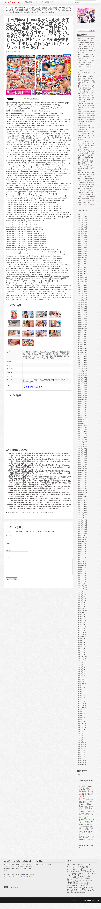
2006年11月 (81, 682)
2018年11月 (81, 397)
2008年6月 (81, 644)
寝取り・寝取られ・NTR (75, 885)
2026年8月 (81, 214)
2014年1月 (81, 512)
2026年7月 (81, 216)
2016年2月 (81, 463)
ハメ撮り (87, 876)
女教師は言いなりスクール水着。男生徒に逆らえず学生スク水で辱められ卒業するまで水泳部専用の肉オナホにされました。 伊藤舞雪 (86, 145)
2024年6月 (81, 265)
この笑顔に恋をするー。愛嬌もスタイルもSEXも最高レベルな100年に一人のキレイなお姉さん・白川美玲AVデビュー (86, 64)
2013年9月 (81, 520)
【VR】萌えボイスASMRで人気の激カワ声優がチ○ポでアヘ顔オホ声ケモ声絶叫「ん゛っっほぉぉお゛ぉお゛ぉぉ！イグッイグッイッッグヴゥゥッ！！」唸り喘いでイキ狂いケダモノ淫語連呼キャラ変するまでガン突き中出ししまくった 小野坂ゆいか (86, 94)
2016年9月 (81, 449)
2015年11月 (81, 468)
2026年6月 (81, 218)
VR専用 (81, 867)
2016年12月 (81, 443)
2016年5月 (81, 457)
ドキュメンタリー (71, 873)
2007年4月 (81, 672)
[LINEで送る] (34, 99)
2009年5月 (81, 622)
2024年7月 (81, 263)
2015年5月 (81, 480)
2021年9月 (81, 330)
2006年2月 (81, 699)
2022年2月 (81, 321)
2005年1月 (81, 721)
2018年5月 (81, 409)
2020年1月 (81, 370)
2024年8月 (81, 261)
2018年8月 (81, 403)
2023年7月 (81, 287)
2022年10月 (81, 305)
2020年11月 (81, 350)
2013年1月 (81, 536)
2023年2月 (81, 297)
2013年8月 (81, 522)
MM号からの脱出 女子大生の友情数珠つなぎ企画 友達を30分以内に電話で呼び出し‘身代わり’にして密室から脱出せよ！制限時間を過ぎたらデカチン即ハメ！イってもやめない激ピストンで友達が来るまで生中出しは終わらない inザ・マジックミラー (39, 495)
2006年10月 (81, 684)
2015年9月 (81, 472)
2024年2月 (81, 273)
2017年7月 (81, 429)
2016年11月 (81, 445)
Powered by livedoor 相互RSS (85, 846)
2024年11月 (81, 255)
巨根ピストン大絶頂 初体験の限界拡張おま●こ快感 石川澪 (86, 112)
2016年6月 (81, 455)
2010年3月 (81, 603)
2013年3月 (81, 532)
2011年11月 (81, 563)
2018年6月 (81, 407)
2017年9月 (81, 425)
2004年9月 (81, 729)
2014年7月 (81, 500)
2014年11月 (81, 492)
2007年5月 (81, 670)
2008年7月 (81, 642)
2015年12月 (81, 467)
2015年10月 (81, 470)
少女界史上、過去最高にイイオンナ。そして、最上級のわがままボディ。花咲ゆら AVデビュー (86, 106)
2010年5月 (81, 599)
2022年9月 (81, 307)
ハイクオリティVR (88, 873)
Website (8, 550)
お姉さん (86, 867)
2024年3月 (81, 271)
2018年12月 (81, 395)
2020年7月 (81, 358)
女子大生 (57, 380)
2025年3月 (81, 248)
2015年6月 (81, 478)
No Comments (23, 52)
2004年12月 (81, 723)
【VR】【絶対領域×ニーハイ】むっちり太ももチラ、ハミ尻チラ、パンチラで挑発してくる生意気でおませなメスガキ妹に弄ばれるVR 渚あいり (86, 192)
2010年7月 (81, 595)
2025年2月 (81, 249)
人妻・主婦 (85, 880)
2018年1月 (81, 417)
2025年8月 (81, 238)
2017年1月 (81, 441)
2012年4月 (81, 553)
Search (92, 30)
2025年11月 (81, 232)
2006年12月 (81, 680)
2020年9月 (81, 354)
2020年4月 (81, 364)
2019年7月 (81, 382)
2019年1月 (81, 394)
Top (96, 904)
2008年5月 (81, 646)
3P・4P (70, 865)
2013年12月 (81, 514)
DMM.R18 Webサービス (93, 900)
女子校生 (86, 883)
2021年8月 (81, 332)
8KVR (88, 865)
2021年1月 (81, 346)
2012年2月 (81, 557)
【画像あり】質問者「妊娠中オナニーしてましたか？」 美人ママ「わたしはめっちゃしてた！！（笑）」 (86, 815)
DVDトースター (71, 867)
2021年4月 (81, 340)
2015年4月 (81, 482)
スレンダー (76, 871)
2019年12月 (81, 372)
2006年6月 (81, 691)
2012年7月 (81, 547)
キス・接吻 (79, 869)
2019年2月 (81, 392)
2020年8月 (81, 356)
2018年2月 (81, 415)
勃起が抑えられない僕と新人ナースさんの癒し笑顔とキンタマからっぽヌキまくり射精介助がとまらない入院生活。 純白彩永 (86, 135)
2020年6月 (81, 360)
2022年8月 (81, 309)
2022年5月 (81, 315)
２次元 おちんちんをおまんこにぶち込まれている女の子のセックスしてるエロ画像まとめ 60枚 (86, 822)
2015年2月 (81, 486)
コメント (9, 557)
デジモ (84, 871)
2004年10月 (81, 727)
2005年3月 (81, 717)
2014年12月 (81, 490)
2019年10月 (81, 376)
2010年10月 (81, 589)
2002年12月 (81, 761)
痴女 (89, 890)
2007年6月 (81, 668)
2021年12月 (81, 324)
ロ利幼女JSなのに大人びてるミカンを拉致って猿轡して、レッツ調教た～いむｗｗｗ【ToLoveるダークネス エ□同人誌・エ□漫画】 (86, 830)
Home (8, 8)
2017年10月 (81, 423)
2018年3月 (81, 413)
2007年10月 (81, 660)
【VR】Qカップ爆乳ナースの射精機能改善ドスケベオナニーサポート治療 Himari (86, 175)
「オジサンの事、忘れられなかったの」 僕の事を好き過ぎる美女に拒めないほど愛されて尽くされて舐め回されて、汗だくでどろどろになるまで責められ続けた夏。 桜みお (86, 156)
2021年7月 (81, 334)
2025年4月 (81, 246)
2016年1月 (81, 465)
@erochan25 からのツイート (44, 864)
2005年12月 (81, 703)
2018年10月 (81, 399)
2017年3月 (81, 437)
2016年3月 (81, 461)
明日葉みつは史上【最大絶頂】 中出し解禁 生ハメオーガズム (86, 72)
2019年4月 (81, 388)
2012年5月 (81, 551)
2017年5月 (81, 433)
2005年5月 (81, 715)
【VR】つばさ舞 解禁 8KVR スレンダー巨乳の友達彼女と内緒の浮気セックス (86, 56)
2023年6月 (81, 289)
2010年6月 (81, 597)
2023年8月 (81, 285)
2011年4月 (81, 577)
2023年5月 (81, 291)
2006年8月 (81, 688)
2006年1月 (81, 701)
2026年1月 (81, 228)
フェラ (77, 878)
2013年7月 (81, 524)
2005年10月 (81, 707)
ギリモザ (69, 871)
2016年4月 (81, 459)
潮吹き (69, 890)
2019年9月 (81, 378)
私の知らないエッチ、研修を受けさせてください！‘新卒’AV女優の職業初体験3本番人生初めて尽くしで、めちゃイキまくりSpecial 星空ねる (86, 42)
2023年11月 (81, 279)
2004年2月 (81, 741)
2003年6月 (81, 753)
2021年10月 (81, 328)
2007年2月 (81, 676)
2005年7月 (81, 711)
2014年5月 (81, 504)
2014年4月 (81, 506)
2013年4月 (81, 530)
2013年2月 (81, 534)
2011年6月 (81, 573)
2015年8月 (81, 474)
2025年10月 (81, 234)
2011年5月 (81, 575)
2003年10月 (81, 747)
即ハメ (33, 382)
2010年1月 (81, 607)
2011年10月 (81, 565)
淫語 (92, 887)
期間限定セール (73, 887)
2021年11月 (81, 326)
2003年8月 (81, 749)
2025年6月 (81, 242)
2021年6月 (81, 336)
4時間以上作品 (37, 380)
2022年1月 (81, 322)
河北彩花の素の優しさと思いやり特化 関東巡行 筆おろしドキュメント (86, 50)
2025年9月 (81, 236)
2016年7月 (81, 453)
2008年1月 (81, 654)
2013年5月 (81, 528)
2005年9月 (81, 709)
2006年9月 (81, 686)
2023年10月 (81, 281)
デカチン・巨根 (20, 513)
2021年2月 (81, 344)
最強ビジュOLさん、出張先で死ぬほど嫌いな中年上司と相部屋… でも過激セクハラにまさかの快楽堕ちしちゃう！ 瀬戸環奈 (86, 80)
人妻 (79, 880)
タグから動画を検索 (46, 2)
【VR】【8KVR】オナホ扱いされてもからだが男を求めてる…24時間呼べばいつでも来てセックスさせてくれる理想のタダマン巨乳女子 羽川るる (86, 182)
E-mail (8, 543)
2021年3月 (81, 342)
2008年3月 (81, 650)
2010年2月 (81, 605)
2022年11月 (81, 303)
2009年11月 (81, 611)
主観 (76, 880)
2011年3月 (81, 579)
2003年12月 (81, 743)
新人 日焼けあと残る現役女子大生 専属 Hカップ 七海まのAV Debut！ (86, 121)
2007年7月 (81, 666)
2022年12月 (81, 301)
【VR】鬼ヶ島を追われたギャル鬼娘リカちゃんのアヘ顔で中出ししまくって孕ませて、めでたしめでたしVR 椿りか (86, 201)
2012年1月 (81, 559)
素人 (51, 380)
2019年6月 (81, 384)
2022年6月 (81, 313)
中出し (28, 382)
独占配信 (46, 380)
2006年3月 (81, 697)
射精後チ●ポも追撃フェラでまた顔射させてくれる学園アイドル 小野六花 (86, 127)
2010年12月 (81, 585)
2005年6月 (81, 713)
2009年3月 (81, 626)
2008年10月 (81, 636)
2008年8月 (81, 640)
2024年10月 (81, 257)
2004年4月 (81, 737)
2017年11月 (81, 421)
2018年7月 (81, 405)
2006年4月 (81, 695)
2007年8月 (81, 664)
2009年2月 (81, 628)
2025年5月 (81, 244)
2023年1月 (81, 299)
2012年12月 (81, 538)
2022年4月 (81, 317)
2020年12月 (81, 348)
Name (8, 536)
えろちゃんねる (12, 2)
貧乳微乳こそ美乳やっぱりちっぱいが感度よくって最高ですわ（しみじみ (86, 837)
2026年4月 (81, 222)
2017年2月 (81, 439)
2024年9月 (81, 259)
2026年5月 (81, 220)
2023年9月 (81, 283)
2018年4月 (81, 411)
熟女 (73, 890)
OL (76, 867)
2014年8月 (81, 498)
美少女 (74, 892)
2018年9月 (81, 401)
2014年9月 (81, 496)
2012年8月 (81, 545)
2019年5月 (81, 386)
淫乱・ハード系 (84, 888)
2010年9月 (81, 591)
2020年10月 (81, 352)
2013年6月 (81, 526)
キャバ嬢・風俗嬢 (87, 869)
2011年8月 (81, 569)
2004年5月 (81, 735)
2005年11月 (81, 705)
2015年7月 (81, 476)
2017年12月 (81, 419)
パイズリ (70, 878)
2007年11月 (81, 658)
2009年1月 (81, 630)
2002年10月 (81, 764)
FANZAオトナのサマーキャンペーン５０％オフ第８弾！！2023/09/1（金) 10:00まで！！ (86, 800)
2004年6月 (81, 733)
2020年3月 (81, 366)
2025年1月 (81, 251)
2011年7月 (81, 571)
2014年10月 (81, 494)
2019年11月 (81, 374)
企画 (91, 880)
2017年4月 (81, 435)
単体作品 (72, 883)
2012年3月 (81, 555)
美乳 (68, 892)
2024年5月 (81, 267)
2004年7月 (81, 731)
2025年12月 (81, 230)
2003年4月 (81, 757)
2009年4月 (81, 624)
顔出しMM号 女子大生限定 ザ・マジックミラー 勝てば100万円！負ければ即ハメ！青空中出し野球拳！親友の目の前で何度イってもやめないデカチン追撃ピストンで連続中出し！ (40, 478)
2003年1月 (81, 759)
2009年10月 (81, 613)
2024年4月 (81, 269)
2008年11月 (81, 634)
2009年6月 (81, 620)
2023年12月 (81, 277)
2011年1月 (81, 583)
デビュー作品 (91, 871)
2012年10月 (81, 541)
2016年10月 (81, 447)
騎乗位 (83, 892)
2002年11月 (81, 762)
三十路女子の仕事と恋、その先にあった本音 (86, 787)
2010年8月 (81, 593)
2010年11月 (81, 587)
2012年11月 (81, 540)
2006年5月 (81, 693)
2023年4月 (81, 293)
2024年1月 (81, 275)
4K (74, 865)
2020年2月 (81, 368)
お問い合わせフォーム (18, 876)
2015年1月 (81, 488)
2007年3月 (81, 674)
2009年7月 (81, 618)
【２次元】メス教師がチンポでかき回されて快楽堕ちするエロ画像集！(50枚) (86, 806)
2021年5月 (81, 338)
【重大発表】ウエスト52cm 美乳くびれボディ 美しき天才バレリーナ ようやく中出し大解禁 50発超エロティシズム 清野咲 (86, 167)
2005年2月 (81, 719)
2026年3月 (81, 224)
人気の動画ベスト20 (31, 2)
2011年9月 (81, 567)
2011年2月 (81, 581)
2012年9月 (81, 543)
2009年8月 (81, 616)
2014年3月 (81, 508)
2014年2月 (81, 510)
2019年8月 (81, 380)
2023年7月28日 (11, 52)
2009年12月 (81, 609)
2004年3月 (81, 739)
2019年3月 (81, 390)
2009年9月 (81, 615)
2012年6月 (81, 549)
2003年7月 (81, 751)
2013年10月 (81, 518)
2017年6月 (81, 431)
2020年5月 (81, 362)
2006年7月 (81, 689)
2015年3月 (81, 484)
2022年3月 (81, 319)
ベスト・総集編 (85, 878)
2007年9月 (81, 662)
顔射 (78, 892)
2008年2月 (81, 652)
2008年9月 (81, 638)
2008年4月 (81, 648)
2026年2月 (81, 226)
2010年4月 (81, 601)
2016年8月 (81, 451)
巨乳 (86, 885)
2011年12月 (81, 561)
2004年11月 (81, 725)
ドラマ (78, 873)
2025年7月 (81, 240)
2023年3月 (81, 295)
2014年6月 (81, 502)
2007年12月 (81, 656)
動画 (12, 8)
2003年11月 (81, 745)
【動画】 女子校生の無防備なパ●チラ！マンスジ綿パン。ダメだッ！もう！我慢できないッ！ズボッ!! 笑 (86, 792)
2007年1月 (81, 678)
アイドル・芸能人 (71, 869)
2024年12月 (81, 253)
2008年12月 (81, 632)
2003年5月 (81, 755)
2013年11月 (81, 516)
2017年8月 (81, 427)
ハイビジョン (28, 380)
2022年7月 (81, 311)
